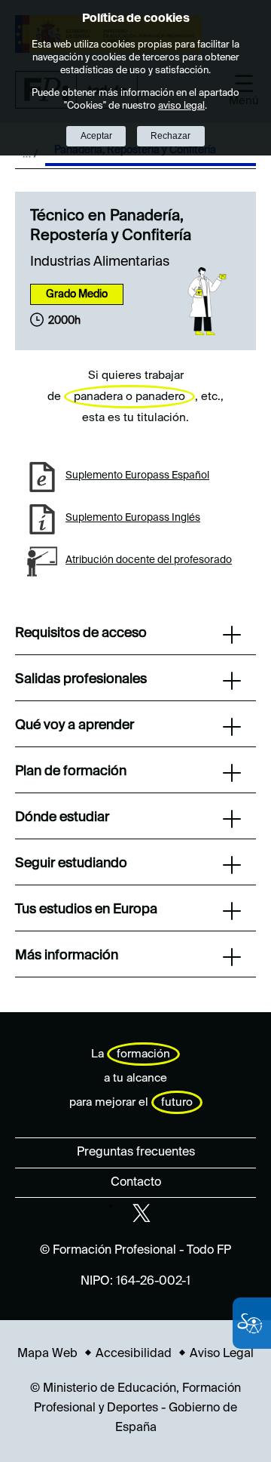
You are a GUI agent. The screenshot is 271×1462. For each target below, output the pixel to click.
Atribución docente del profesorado (148, 560)
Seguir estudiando (71, 863)
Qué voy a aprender (74, 725)
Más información (66, 955)
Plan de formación (70, 771)
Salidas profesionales (81, 679)
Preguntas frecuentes (136, 1153)
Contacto (136, 1183)
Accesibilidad (134, 1354)
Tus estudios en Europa (86, 909)
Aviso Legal (222, 1354)
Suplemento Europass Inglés (132, 517)
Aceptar (96, 136)
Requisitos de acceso (81, 633)
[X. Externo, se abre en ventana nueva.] (141, 1213)
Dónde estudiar (62, 817)
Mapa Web (47, 1354)
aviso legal (181, 106)
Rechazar (170, 136)
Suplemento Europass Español (137, 475)
